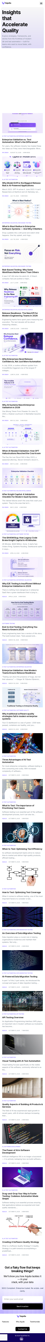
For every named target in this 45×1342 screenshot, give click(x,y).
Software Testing (22, 534)
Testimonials (35, 1322)
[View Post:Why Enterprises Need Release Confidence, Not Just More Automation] (22, 343)
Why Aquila (20, 1322)
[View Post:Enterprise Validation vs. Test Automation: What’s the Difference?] (22, 123)
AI (2, 179)
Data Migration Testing (24, 929)
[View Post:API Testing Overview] (22, 1001)
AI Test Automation (9, 136)
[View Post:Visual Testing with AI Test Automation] (22, 1044)
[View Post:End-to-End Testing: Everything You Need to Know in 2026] (22, 610)
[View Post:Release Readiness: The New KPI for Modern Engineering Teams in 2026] (22, 297)
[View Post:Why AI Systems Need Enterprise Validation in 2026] (22, 389)
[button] (41, 3)
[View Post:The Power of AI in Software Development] (22, 1134)
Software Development (12, 1146)
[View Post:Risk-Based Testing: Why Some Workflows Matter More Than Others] (22, 253)
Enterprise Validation (24, 136)
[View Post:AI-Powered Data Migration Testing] (22, 960)
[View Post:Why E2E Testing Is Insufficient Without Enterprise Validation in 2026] (22, 567)
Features (5, 1322)
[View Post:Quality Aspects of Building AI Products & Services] (22, 1088)
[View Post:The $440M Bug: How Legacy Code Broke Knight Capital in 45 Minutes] (22, 521)
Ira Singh (5, 152)
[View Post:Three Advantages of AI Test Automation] (22, 743)
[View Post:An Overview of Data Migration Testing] (22, 917)
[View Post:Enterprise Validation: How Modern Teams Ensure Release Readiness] (22, 654)
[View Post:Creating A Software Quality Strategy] (22, 1226)
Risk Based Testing (24, 223)
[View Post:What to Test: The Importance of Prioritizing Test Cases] (22, 789)
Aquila (4, 596)
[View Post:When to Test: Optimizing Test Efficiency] (22, 833)
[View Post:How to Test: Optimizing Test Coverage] (22, 876)
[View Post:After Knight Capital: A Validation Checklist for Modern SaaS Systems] (22, 478)
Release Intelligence (25, 309)
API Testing (20, 1014)
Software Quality (22, 710)
